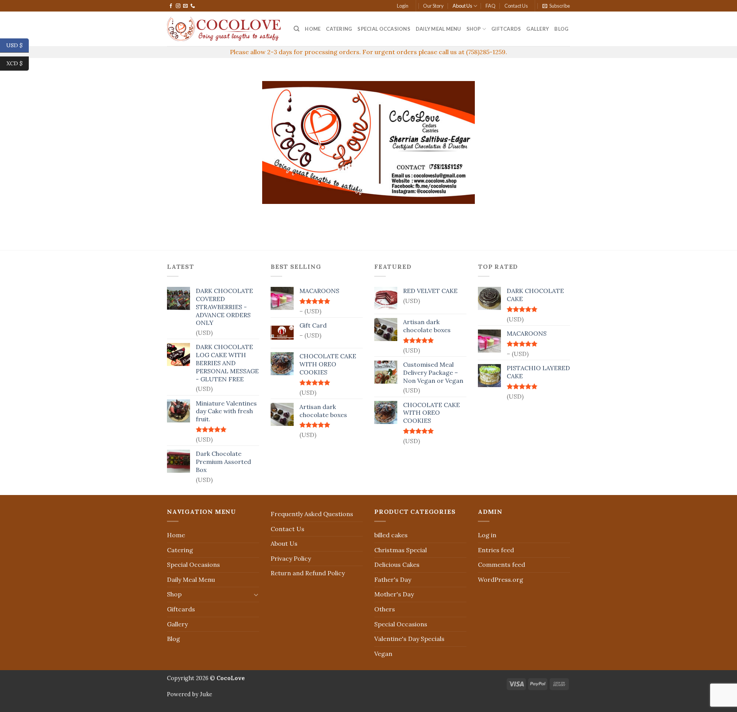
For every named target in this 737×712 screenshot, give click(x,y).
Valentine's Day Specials (409, 638)
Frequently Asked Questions (312, 514)
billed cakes (391, 535)
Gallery (537, 29)
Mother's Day (394, 594)
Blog (561, 29)
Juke (206, 694)
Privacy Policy (291, 558)
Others (384, 609)
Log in (487, 535)
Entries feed (496, 550)
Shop (473, 29)
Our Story (433, 6)
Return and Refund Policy (308, 573)
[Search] (296, 29)
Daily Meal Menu (438, 29)
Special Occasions (383, 29)
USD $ (17, 45)
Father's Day (392, 579)
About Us (462, 6)
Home (313, 29)
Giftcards (506, 29)
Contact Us (516, 6)
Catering (339, 29)
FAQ (491, 6)
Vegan (383, 653)
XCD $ (18, 63)
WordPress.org (500, 579)
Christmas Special (400, 550)
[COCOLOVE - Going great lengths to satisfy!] (224, 29)
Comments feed (501, 564)
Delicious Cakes (397, 564)
